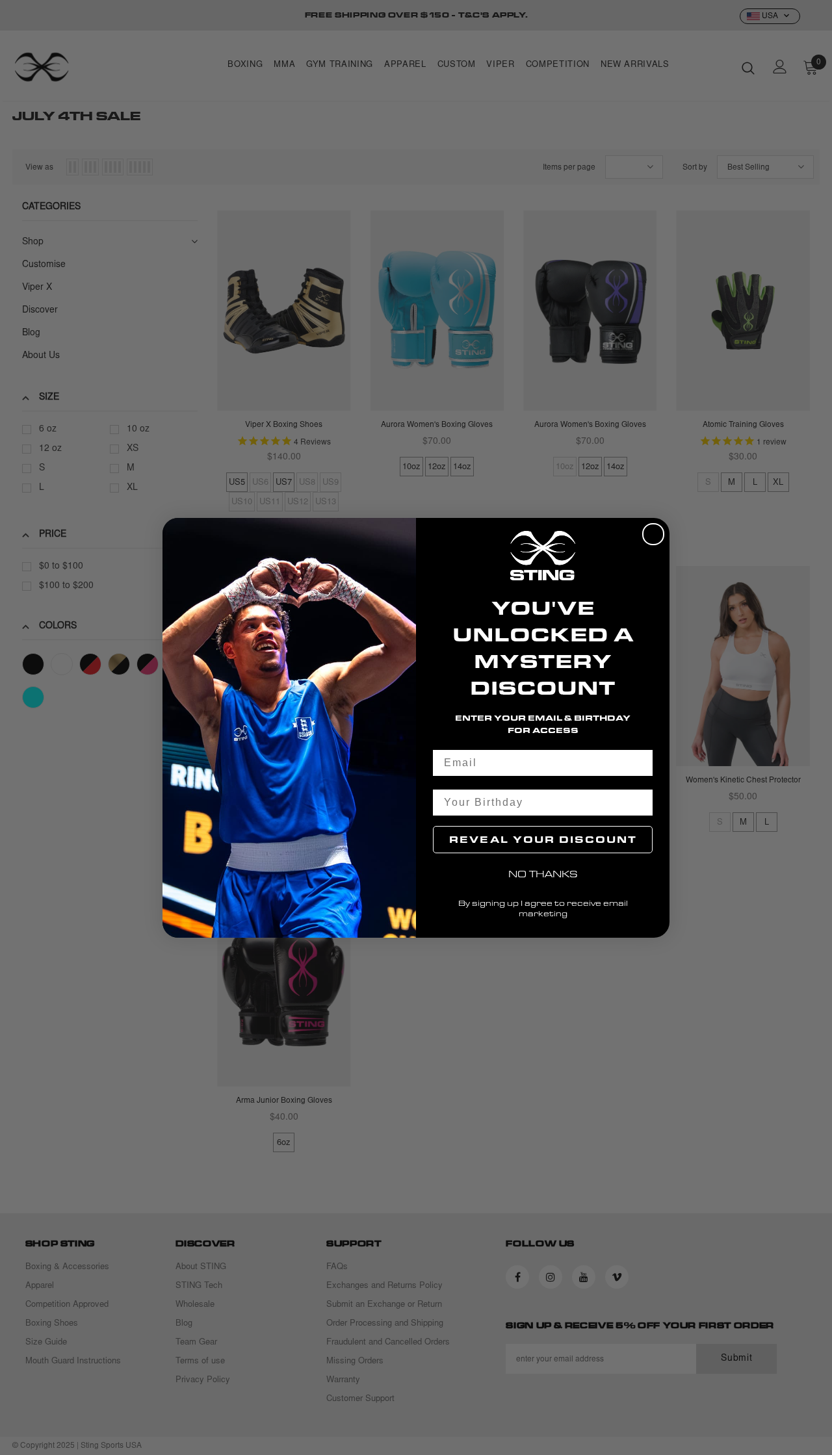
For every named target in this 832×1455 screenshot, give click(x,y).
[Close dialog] (653, 534)
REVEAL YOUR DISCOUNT (543, 839)
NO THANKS (543, 874)
